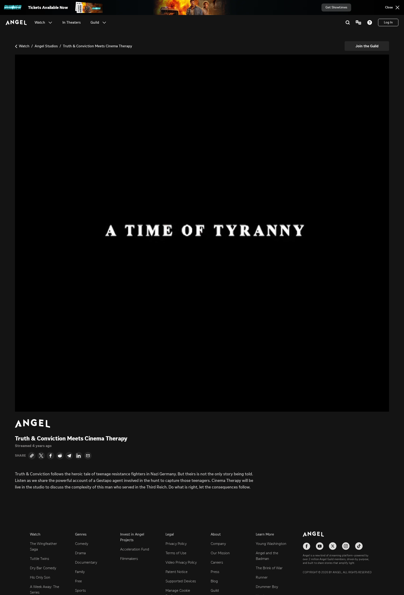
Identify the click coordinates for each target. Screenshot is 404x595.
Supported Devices (181, 581)
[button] (50, 22)
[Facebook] (50, 455)
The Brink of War (269, 568)
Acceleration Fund (134, 549)
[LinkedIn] (78, 455)
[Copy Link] (32, 455)
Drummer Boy (267, 586)
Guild (215, 590)
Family (80, 571)
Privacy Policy (176, 543)
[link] (72, 22)
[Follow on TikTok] (359, 546)
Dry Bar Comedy (43, 568)
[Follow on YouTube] (319, 546)
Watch (24, 46)
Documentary (86, 562)
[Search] (347, 22)
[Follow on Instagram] (346, 546)
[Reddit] (60, 455)
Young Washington (271, 543)
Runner (262, 577)
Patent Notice (177, 571)
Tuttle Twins (39, 558)
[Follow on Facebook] (306, 546)
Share (20, 456)
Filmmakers (129, 558)
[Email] (88, 455)
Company (218, 543)
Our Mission (220, 553)
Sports (80, 590)
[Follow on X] (332, 546)
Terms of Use (176, 553)
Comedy (81, 543)
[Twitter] (41, 455)
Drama (80, 553)
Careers (217, 562)
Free (78, 581)
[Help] (369, 22)
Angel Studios (46, 46)
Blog (214, 581)
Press (215, 571)
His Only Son (40, 577)
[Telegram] (69, 455)
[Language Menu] (358, 22)
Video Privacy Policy (181, 562)
